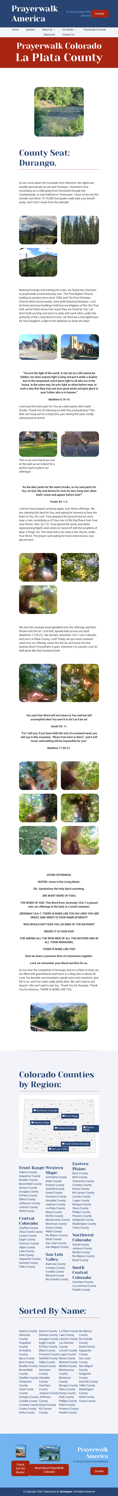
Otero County (80, 1208)
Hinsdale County (56, 1200)
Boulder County (28, 1179)
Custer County (28, 1235)
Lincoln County (81, 1196)
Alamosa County (56, 1264)
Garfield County (55, 1188)
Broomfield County (30, 1183)
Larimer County (28, 1207)
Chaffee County (28, 1228)
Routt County (54, 1239)
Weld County (27, 1211)
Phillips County (81, 1212)
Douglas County (28, 1191)
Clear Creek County (31, 1231)
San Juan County (56, 1243)
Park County (26, 1255)
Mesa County (54, 1212)
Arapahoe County (29, 1176)
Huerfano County (82, 1282)
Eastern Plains (88, 1128)
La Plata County (55, 1208)
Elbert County (27, 1199)
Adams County (28, 1172)
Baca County (80, 1173)
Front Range (71, 1116)
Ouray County (54, 1227)
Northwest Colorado (46, 1110)
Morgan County (81, 1204)
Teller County (27, 1266)
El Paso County (28, 1195)
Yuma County (80, 1227)
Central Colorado (66, 1128)
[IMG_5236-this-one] (49, 1446)
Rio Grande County (57, 1279)
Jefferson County (29, 1203)
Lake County (26, 1251)
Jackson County (55, 1204)
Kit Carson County (83, 1192)
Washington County (84, 1223)
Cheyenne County (83, 1181)
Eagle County (27, 1239)
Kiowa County (80, 1188)
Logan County (80, 1200)
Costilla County (55, 1271)
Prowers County (82, 1215)
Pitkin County (54, 1231)
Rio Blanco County (57, 1235)
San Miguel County (57, 1247)
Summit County (28, 1262)
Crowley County (82, 1185)
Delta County (53, 1181)
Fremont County (29, 1243)
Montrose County (56, 1223)
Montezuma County (58, 1219)
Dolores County (55, 1185)
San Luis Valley (59, 1149)
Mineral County (55, 1275)
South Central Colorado (76, 1144)
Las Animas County (84, 1285)
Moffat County (54, 1215)
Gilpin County (27, 1247)
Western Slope (41, 1122)
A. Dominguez (64, 1491)
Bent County (79, 1177)
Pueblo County (81, 1289)
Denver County (28, 1187)
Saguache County (30, 1258)
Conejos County (55, 1267)
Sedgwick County (83, 1219)
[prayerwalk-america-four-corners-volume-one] (20, 1446)
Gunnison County (56, 1196)
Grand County (54, 1192)
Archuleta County (56, 1177)
